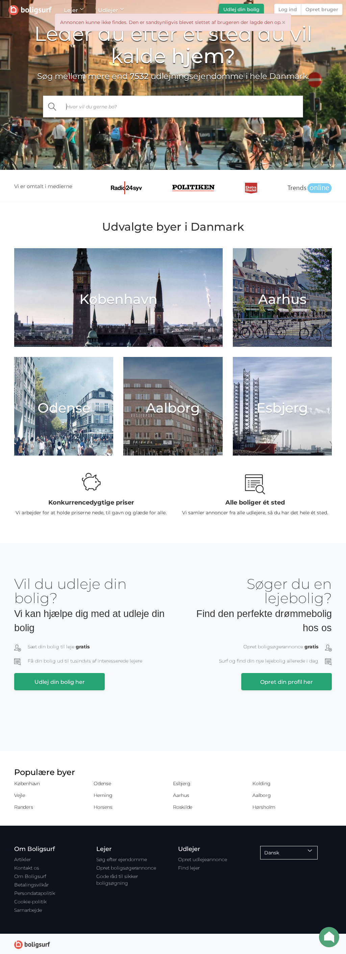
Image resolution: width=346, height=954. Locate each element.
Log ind (287, 9)
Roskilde (182, 807)
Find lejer (189, 868)
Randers (23, 807)
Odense (102, 783)
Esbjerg (181, 783)
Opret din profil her (286, 682)
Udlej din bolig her (59, 682)
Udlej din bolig (241, 9)
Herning (103, 795)
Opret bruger (321, 9)
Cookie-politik (30, 902)
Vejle (19, 795)
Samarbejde (28, 910)
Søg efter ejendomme (121, 859)
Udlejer (108, 10)
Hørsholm (263, 807)
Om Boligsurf (30, 876)
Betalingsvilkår (31, 885)
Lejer (71, 10)
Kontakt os (26, 868)
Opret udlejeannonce (202, 859)
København (27, 783)
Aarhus (181, 795)
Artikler (22, 859)
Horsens (103, 807)
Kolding (261, 783)
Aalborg (261, 795)
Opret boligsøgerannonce (126, 868)
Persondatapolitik (34, 893)
